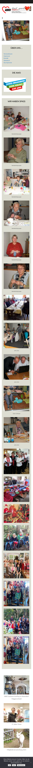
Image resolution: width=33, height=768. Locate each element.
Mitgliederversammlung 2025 (16, 750)
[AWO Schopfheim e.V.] (16, 8)
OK (9, 765)
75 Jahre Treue (16, 724)
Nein (14, 765)
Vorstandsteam (8, 54)
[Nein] (31, 762)
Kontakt (6, 58)
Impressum (7, 56)
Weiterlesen (21, 765)
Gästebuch (7, 60)
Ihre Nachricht (8, 62)
